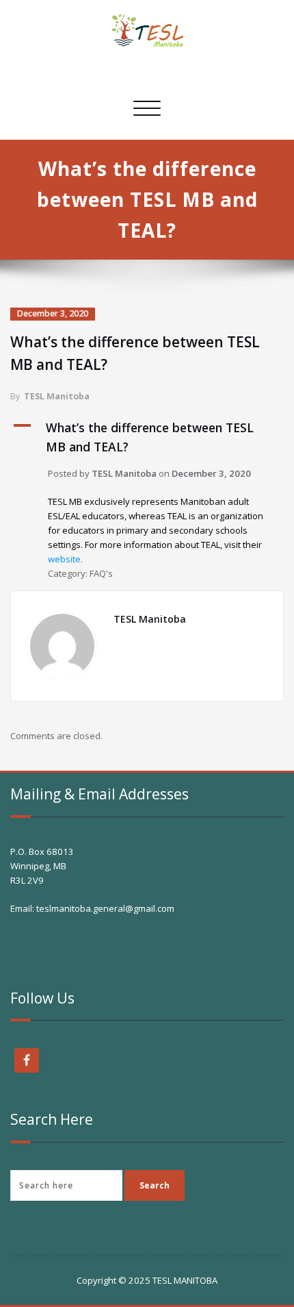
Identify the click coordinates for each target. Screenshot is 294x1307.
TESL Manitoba (57, 396)
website (64, 559)
